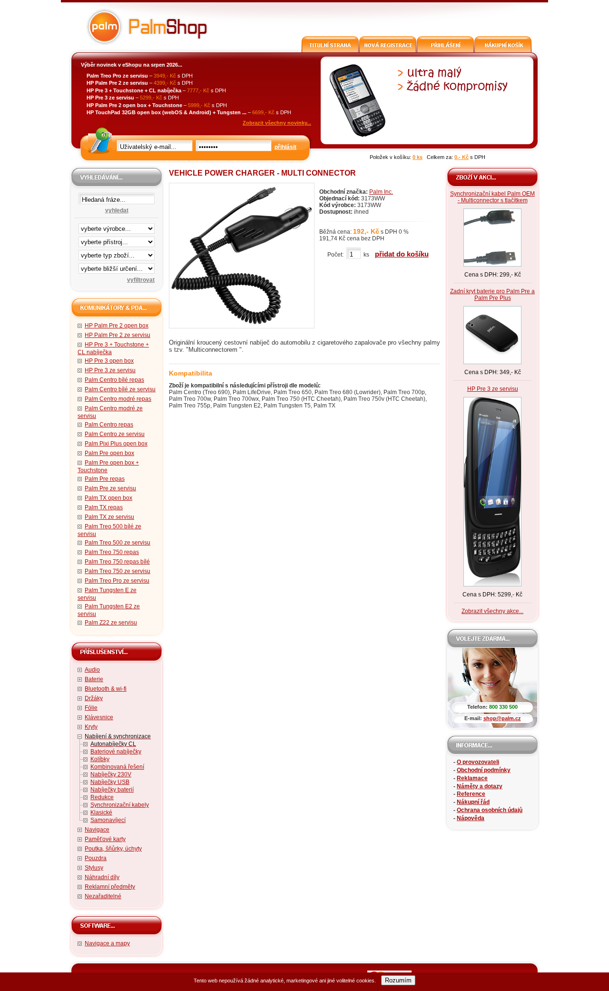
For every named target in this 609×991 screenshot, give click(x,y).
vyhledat (116, 210)
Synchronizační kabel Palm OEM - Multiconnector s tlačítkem (492, 197)
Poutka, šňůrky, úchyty (113, 848)
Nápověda (470, 818)
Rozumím (398, 980)
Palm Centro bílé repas (114, 380)
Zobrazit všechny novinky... (277, 123)
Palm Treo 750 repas (112, 552)
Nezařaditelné (103, 896)
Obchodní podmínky (484, 770)
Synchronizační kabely (119, 805)
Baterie (94, 679)
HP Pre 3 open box (109, 360)
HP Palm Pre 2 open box (116, 325)
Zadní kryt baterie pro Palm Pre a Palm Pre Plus (492, 294)
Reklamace (472, 778)
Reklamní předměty (110, 886)
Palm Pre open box (109, 453)
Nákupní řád (473, 802)
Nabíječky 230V (110, 774)
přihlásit (285, 147)
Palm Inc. (381, 191)
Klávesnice (99, 717)
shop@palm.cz (502, 718)
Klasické (101, 812)
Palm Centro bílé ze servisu (120, 389)
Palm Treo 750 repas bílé (117, 561)
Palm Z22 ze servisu (111, 622)
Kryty (91, 726)
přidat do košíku (402, 254)
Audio (92, 669)
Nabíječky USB (109, 782)
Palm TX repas (104, 507)
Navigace (97, 829)
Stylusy (94, 867)
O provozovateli (478, 762)
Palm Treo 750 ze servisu (117, 571)
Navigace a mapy (107, 943)
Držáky (94, 698)
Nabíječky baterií (112, 789)
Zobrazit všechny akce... (492, 611)
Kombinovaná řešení (117, 766)
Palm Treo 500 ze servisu (117, 542)
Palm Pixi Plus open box (116, 443)
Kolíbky (99, 759)
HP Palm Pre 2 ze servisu (117, 335)
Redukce (102, 797)
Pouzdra (96, 858)
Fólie (91, 707)
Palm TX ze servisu (109, 517)
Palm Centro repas (109, 424)
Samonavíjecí (108, 820)
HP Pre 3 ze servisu (110, 370)
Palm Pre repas (105, 479)
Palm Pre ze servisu (110, 488)
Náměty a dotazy (479, 786)
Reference (471, 794)
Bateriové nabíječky (115, 751)
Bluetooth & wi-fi (106, 688)
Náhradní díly (102, 877)
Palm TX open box (108, 498)
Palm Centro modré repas (118, 399)
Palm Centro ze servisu (115, 434)
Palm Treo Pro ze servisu (117, 580)
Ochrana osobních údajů (489, 810)
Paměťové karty (105, 839)
